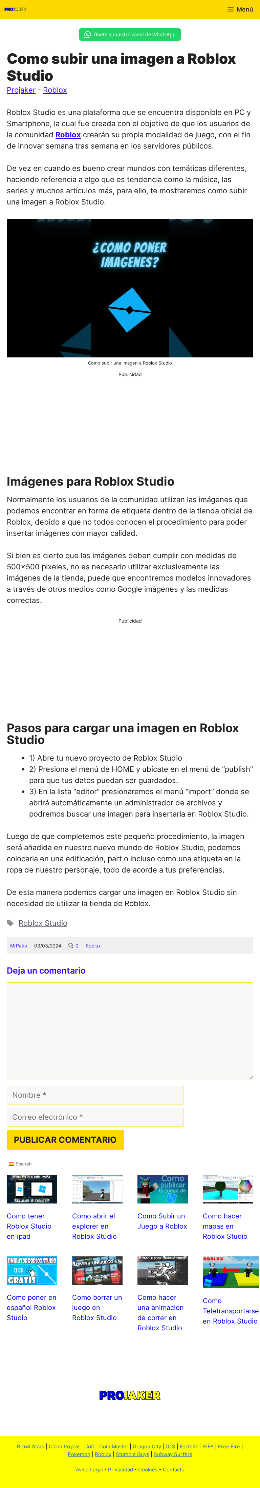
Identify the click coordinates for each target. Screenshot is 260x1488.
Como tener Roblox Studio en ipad (29, 1226)
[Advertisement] (130, 425)
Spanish (22, 1164)
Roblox (55, 89)
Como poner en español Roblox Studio (32, 1307)
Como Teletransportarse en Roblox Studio (231, 1311)
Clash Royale (64, 1446)
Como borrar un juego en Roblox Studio (97, 1307)
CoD (89, 1446)
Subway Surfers (173, 1454)
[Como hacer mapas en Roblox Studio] (228, 1197)
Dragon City (147, 1446)
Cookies (148, 1469)
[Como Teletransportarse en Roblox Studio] (231, 1282)
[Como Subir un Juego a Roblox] (162, 1197)
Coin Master (113, 1446)
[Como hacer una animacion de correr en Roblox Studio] (162, 1279)
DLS (170, 1446)
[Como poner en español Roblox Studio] (32, 1279)
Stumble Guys (132, 1454)
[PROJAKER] (15, 9)
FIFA (208, 1446)
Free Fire (229, 1446)
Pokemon (79, 1454)
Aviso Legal (89, 1469)
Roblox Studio (43, 923)
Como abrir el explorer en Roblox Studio (94, 1226)
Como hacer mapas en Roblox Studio (225, 1226)
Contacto (174, 1469)
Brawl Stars (30, 1446)
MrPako (18, 945)
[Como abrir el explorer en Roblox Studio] (97, 1197)
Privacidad (120, 1469)
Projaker (21, 89)
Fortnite (189, 1446)
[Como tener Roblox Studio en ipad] (32, 1197)
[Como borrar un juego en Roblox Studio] (97, 1279)
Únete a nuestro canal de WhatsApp (135, 34)
